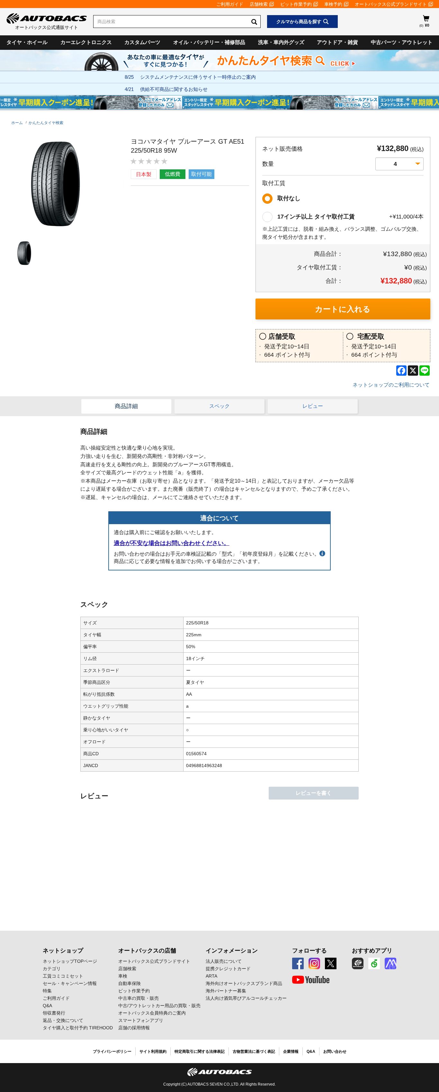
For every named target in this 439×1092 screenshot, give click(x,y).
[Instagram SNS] (314, 963)
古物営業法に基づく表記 (254, 1051)
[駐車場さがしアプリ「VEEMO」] (374, 963)
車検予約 (333, 4)
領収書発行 (54, 1013)
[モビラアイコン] (390, 963)
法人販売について (224, 961)
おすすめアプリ (372, 950)
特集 (47, 990)
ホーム (17, 123)
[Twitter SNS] (330, 963)
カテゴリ (52, 968)
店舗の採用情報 (134, 1027)
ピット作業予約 (296, 4)
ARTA (211, 976)
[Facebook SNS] (298, 963)
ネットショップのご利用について (391, 385)
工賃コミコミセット (63, 976)
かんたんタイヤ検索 (46, 123)
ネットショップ (63, 950)
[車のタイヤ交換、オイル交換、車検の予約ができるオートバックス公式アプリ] (357, 963)
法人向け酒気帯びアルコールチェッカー (246, 998)
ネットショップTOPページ (70, 961)
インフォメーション (232, 950)
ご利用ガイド (229, 4)
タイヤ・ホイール (27, 42)
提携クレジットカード (228, 968)
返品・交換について (63, 1020)
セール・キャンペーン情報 (70, 983)
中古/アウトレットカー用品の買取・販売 (159, 1005)
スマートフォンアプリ (140, 1020)
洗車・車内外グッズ (281, 42)
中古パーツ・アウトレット (402, 42)
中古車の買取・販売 (138, 998)
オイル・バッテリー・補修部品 (209, 42)
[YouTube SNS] (310, 980)
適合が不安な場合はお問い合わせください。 (171, 543)
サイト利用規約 (152, 1051)
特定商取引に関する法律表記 (200, 1051)
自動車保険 (129, 983)
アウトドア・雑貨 (337, 42)
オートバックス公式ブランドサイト (391, 4)
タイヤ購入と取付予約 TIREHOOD (78, 1027)
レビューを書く (314, 793)
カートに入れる (343, 309)
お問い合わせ (334, 1051)
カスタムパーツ (142, 42)
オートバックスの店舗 (147, 950)
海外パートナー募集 (226, 990)
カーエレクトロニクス (86, 42)
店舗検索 (259, 4)
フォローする (309, 950)
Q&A (47, 1005)
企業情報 (291, 1051)
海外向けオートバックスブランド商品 (244, 983)
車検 (122, 976)
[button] (22, 253)
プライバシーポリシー (112, 1051)
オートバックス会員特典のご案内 (152, 1013)
